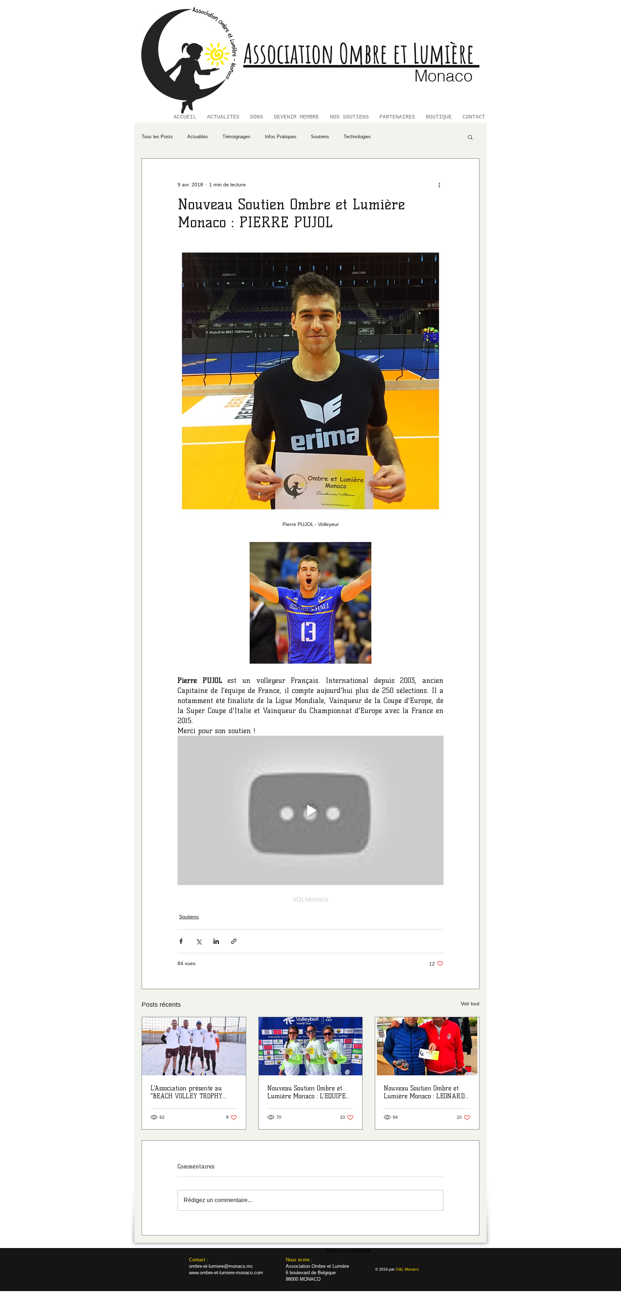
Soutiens (320, 136)
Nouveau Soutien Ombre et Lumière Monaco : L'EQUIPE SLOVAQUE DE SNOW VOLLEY (308, 1092)
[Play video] (310, 810)
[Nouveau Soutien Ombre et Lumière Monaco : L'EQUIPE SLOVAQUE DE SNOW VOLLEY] (311, 1046)
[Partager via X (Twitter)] (198, 941)
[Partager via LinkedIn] (216, 941)
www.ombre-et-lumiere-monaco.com (226, 1272)
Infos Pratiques (280, 136)
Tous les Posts (157, 136)
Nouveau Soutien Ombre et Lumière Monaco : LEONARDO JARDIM (425, 1092)
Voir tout (470, 1003)
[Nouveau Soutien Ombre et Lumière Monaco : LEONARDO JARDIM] (427, 1046)
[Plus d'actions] (439, 184)
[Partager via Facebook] (181, 941)
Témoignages (236, 136)
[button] (470, 137)
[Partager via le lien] (233, 941)
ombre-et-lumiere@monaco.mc (221, 1266)
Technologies (357, 136)
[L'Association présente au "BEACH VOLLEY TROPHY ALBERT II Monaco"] (194, 1046)
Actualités (197, 136)
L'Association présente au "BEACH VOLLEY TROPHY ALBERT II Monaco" (186, 1092)
